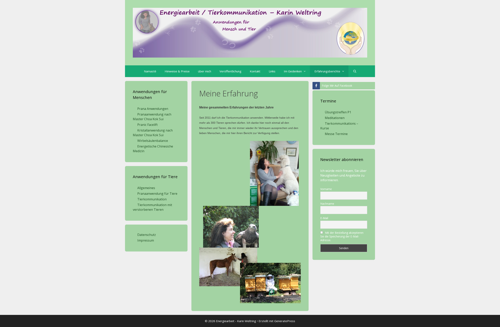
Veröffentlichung (230, 71)
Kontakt (255, 71)
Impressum (145, 240)
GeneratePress (284, 321)
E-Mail (324, 218)
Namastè (150, 71)
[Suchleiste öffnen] (354, 71)
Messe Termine (336, 134)
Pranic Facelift (147, 125)
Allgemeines (146, 188)
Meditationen (335, 118)
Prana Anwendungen (152, 109)
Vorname (326, 189)
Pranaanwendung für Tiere (157, 193)
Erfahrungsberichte (327, 71)
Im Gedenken (293, 71)
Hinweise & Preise (177, 71)
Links (272, 71)
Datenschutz (146, 235)
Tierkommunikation (152, 199)
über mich (204, 71)
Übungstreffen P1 (338, 112)
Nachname (327, 203)
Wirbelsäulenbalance (152, 141)
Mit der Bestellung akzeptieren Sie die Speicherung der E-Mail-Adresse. (341, 236)
